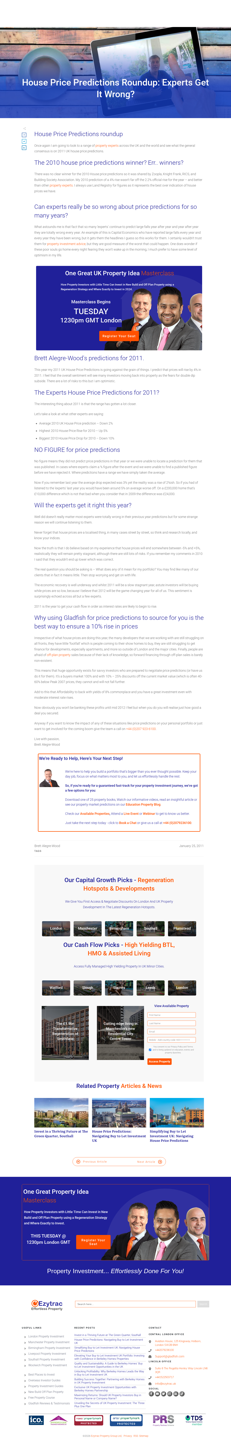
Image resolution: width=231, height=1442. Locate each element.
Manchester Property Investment (48, 1342)
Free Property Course (41, 1397)
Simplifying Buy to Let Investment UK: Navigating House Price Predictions (177, 1122)
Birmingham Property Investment (49, 1348)
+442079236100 (164, 1350)
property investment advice (66, 244)
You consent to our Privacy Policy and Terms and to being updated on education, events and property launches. (173, 1050)
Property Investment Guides (45, 1386)
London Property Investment (46, 1336)
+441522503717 (164, 1377)
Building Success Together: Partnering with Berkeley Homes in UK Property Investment (110, 1381)
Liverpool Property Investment (47, 1353)
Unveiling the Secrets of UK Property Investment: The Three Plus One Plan (110, 1405)
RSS (136, 1436)
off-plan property (59, 655)
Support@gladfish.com (169, 1356)
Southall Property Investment (46, 1359)
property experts (107, 145)
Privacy (128, 1436)
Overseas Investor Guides (44, 1380)
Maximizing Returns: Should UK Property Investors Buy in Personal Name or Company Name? (110, 1397)
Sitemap (143, 1436)
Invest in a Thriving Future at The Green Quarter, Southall (61, 1122)
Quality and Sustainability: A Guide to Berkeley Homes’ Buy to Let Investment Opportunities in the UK (110, 1365)
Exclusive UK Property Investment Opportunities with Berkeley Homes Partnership (110, 1389)
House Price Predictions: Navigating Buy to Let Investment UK (119, 1122)
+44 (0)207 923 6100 (141, 729)
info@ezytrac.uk (165, 1383)
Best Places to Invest (41, 1374)
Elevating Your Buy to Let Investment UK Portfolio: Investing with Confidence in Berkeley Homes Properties (110, 1357)
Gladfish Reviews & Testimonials (49, 1403)
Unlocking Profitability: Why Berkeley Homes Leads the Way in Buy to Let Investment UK (110, 1373)
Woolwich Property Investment (47, 1365)
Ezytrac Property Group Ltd (106, 1436)
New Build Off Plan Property (46, 1392)
